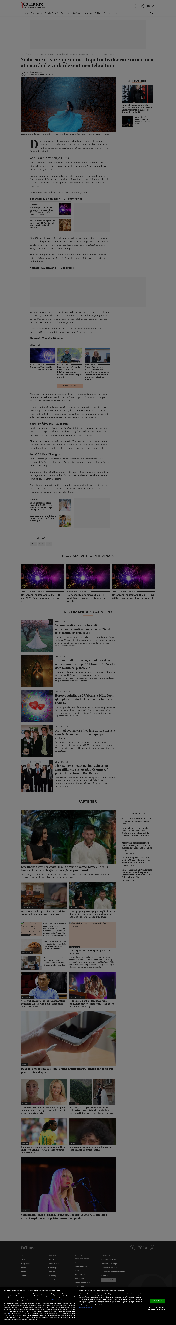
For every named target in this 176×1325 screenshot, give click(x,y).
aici (10, 1313)
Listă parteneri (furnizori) (86, 1307)
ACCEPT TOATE (157, 1301)
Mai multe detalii (56, 1300)
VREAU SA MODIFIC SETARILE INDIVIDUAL (156, 1308)
